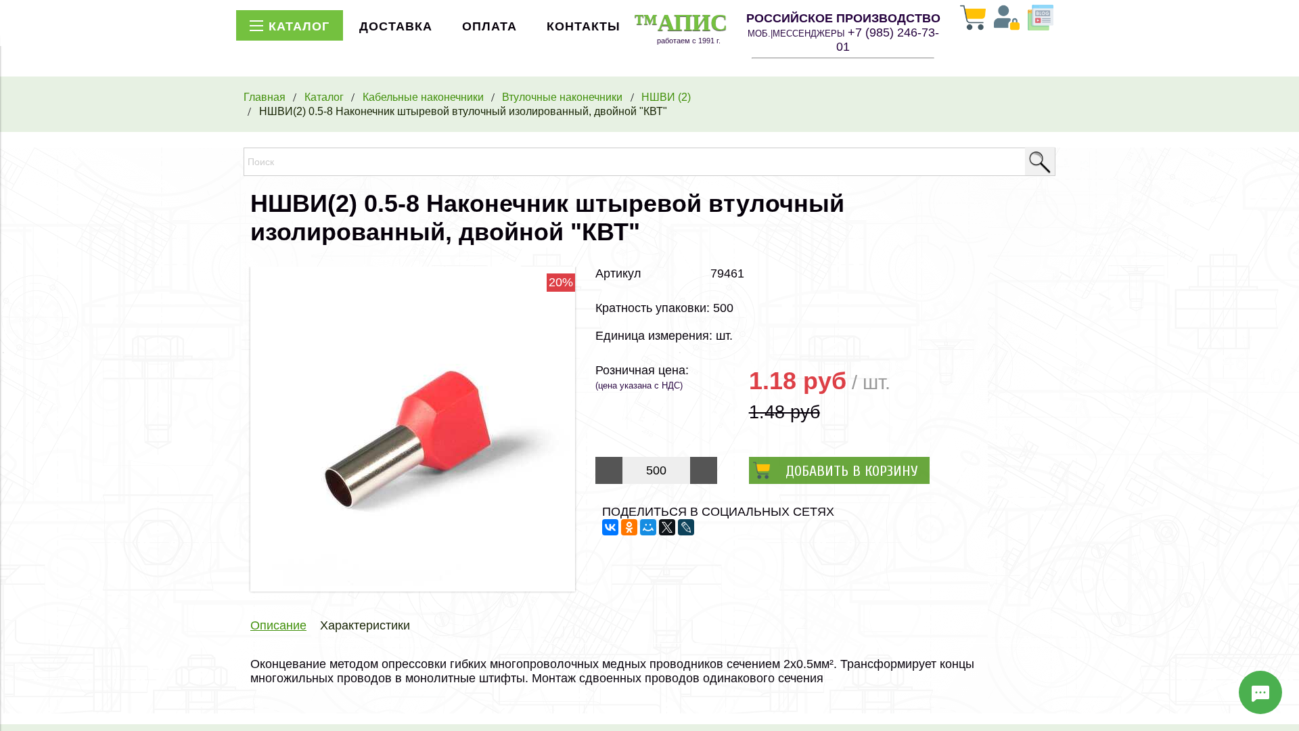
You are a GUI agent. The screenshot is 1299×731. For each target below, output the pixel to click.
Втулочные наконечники (562, 97)
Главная (265, 97)
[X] (667, 527)
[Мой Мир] (648, 527)
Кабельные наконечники (423, 97)
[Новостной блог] (1040, 19)
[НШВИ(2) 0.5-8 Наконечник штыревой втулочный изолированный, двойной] (412, 587)
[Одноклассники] (629, 527)
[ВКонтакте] (610, 527)
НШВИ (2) (666, 97)
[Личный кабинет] (1007, 19)
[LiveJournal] (686, 527)
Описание (278, 625)
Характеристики (365, 625)
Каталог (324, 97)
